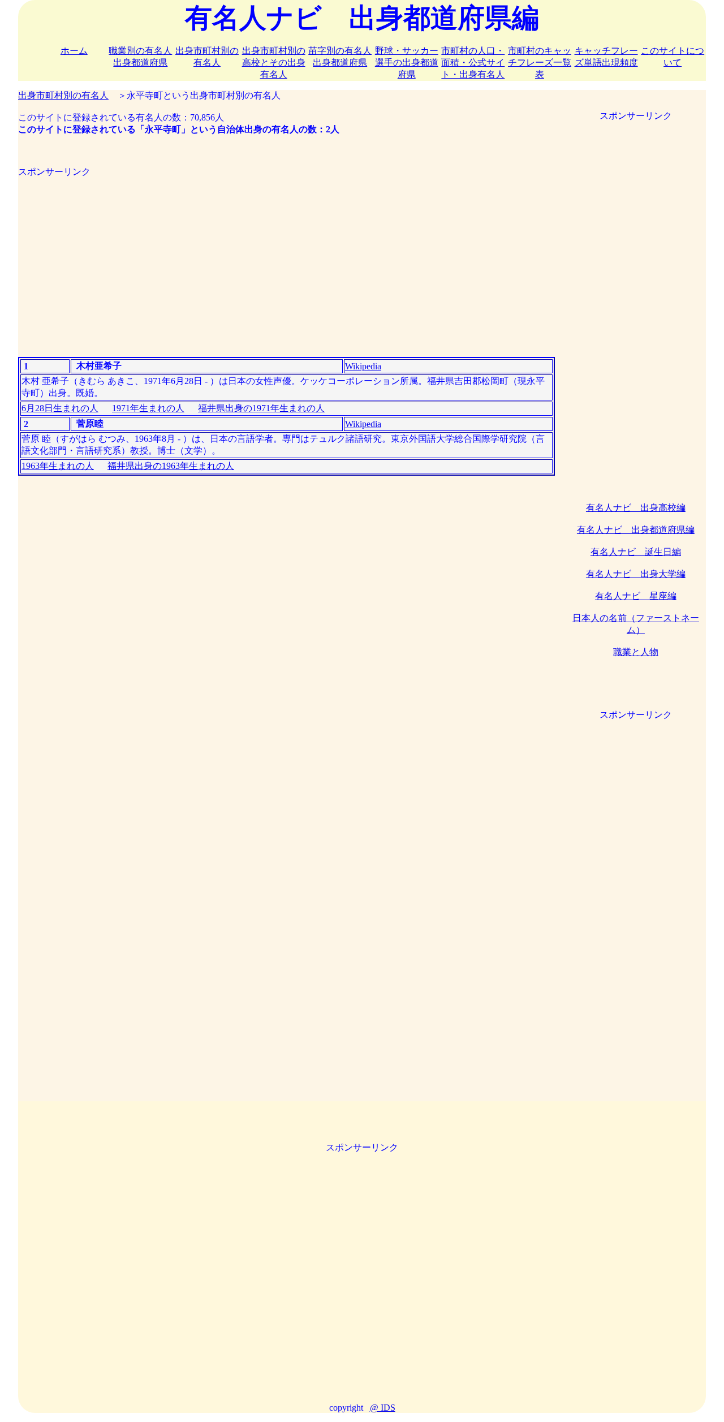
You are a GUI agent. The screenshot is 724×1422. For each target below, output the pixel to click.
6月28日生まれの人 (59, 408)
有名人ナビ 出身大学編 (636, 574)
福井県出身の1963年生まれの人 (170, 466)
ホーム (74, 50)
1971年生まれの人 (148, 408)
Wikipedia (363, 366)
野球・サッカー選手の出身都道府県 (406, 62)
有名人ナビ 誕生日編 (636, 552)
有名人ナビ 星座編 (635, 596)
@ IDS (382, 1407)
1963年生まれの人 (57, 466)
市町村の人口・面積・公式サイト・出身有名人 (473, 62)
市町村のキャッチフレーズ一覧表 (539, 62)
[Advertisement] (286, 257)
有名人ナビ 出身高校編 (636, 507)
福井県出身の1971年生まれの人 (261, 408)
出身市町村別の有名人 (63, 95)
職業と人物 (635, 652)
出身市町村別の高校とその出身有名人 (273, 62)
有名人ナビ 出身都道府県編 (636, 530)
